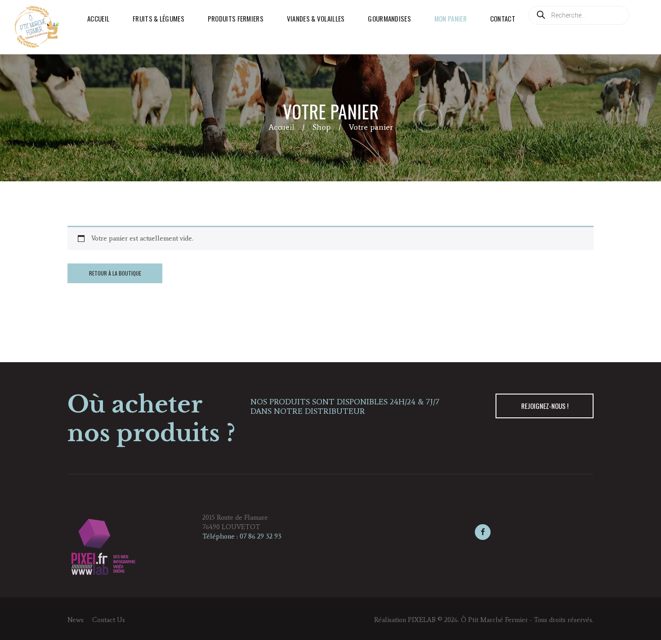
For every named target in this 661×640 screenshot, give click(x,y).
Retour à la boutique (115, 273)
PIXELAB (422, 620)
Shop (321, 127)
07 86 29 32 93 (260, 536)
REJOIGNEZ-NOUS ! (544, 406)
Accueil (281, 127)
